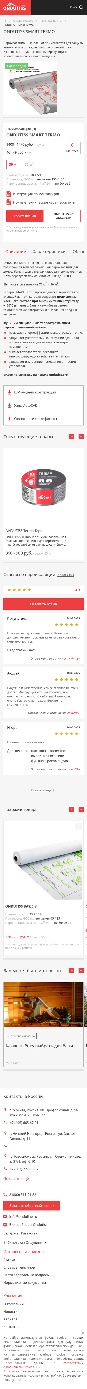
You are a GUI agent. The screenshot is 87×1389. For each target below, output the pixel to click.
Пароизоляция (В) (50, 21)
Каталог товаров (23, 21)
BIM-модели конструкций (35, 392)
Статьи (9, 1259)
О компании (13, 1304)
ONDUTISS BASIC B (21, 906)
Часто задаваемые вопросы (26, 1275)
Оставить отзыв (43, 604)
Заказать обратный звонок (32, 1205)
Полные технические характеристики (44, 202)
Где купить (72, 151)
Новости (10, 1311)
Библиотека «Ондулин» (22, 1242)
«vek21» (74, 769)
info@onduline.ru (23, 1216)
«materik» (73, 713)
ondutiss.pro (58, 375)
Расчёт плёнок (25, 216)
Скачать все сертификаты (35, 418)
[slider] (43, 590)
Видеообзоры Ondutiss (28, 1224)
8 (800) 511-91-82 (22, 1195)
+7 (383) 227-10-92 (24, 1169)
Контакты (11, 1326)
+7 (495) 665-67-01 (24, 1122)
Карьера (10, 1319)
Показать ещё (41, 790)
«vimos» (74, 658)
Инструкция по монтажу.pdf (36, 194)
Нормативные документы (24, 1282)
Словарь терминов (19, 1267)
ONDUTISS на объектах (63, 216)
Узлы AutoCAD (26, 405)
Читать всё (65, 574)
